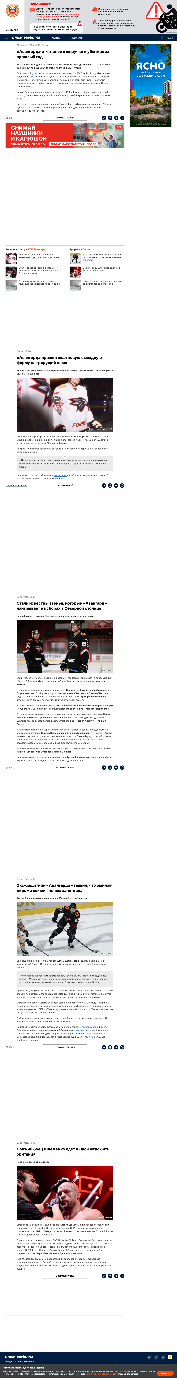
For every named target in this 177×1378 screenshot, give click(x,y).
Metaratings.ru (29, 73)
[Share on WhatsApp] (121, 118)
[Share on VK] (104, 118)
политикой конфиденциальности (102, 1374)
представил (60, 475)
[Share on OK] (109, 118)
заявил (94, 757)
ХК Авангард (37, 249)
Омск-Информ (26, 38)
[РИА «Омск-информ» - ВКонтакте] (149, 1357)
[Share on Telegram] (115, 118)
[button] (6, 37)
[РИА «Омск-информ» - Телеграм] (163, 1357)
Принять (165, 1373)
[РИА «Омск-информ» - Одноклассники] (156, 1357)
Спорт (45, 45)
